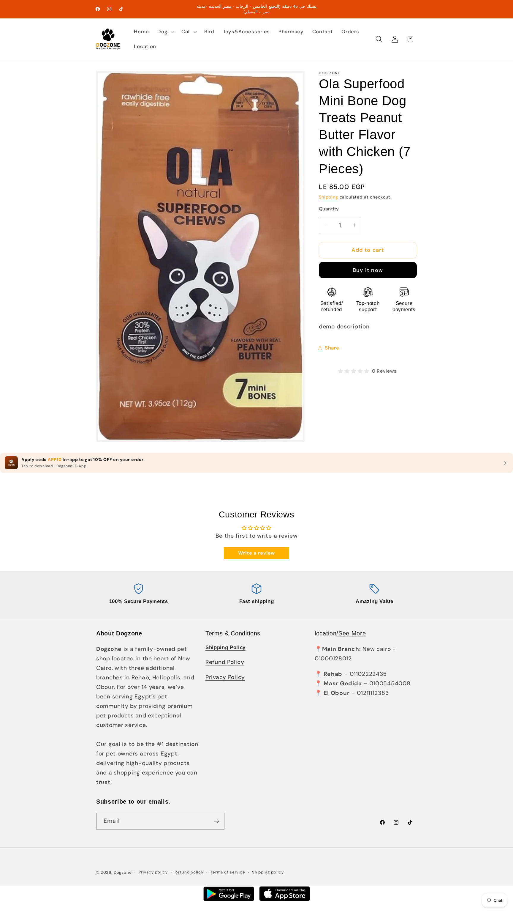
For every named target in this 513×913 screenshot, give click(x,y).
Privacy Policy (225, 677)
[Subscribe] (216, 821)
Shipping (328, 197)
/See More (351, 633)
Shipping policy (268, 872)
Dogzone (123, 872)
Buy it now (368, 270)
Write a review (256, 553)
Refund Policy (224, 662)
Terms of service (227, 872)
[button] (165, 31)
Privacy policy (153, 872)
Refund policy (189, 872)
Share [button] (332, 347)
